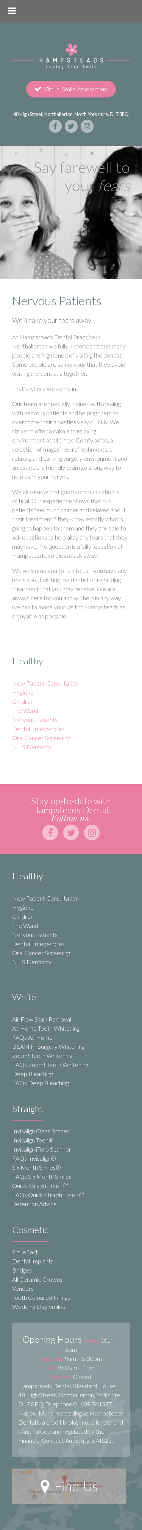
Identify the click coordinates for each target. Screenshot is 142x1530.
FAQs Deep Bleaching (40, 1082)
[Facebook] (56, 126)
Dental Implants (32, 1261)
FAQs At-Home (32, 1037)
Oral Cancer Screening (41, 737)
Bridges (22, 1270)
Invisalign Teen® (33, 1140)
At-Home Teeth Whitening (46, 1028)
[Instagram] (87, 126)
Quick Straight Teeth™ (40, 1185)
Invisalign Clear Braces (41, 1131)
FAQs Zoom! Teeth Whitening (50, 1064)
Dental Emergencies (38, 728)
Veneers (23, 1288)
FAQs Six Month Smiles (42, 1176)
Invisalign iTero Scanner (41, 1149)
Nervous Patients (35, 719)
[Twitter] (72, 126)
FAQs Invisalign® (34, 1158)
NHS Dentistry (31, 746)
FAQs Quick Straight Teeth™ (48, 1194)
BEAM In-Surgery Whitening (48, 1046)
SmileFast (25, 1251)
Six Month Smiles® (36, 1167)
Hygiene (23, 692)
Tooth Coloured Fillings (41, 1297)
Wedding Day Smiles (38, 1306)
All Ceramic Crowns (37, 1279)
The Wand (25, 710)
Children (23, 701)
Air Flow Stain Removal (41, 1019)
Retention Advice (34, 1203)
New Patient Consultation (45, 683)
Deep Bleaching (32, 1073)
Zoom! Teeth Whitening (42, 1055)
